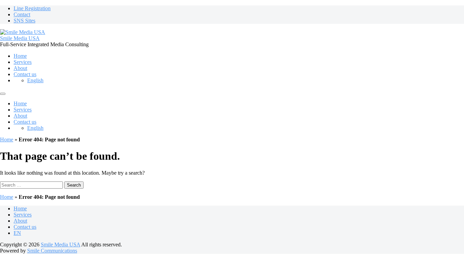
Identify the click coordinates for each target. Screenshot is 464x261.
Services (23, 62)
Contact (22, 14)
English (35, 80)
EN (17, 233)
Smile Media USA (20, 38)
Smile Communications (52, 251)
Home (20, 56)
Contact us (25, 74)
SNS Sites (24, 20)
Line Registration (32, 8)
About (20, 68)
